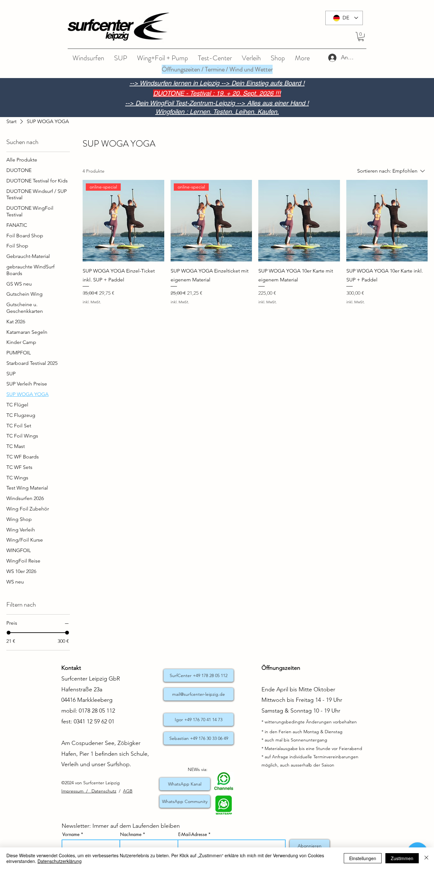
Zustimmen (402, 858)
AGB (127, 791)
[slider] (8, 632)
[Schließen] (426, 858)
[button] (361, 36)
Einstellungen (362, 858)
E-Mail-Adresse (192, 834)
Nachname (130, 834)
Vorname (70, 834)
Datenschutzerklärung (59, 861)
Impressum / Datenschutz (88, 791)
